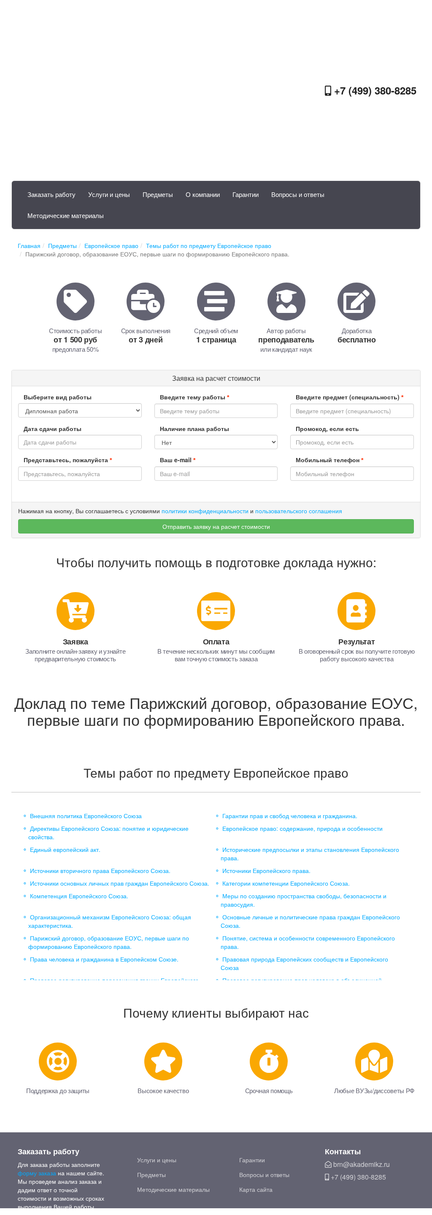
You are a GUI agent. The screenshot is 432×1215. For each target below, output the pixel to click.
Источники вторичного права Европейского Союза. (100, 870)
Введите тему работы (194, 397)
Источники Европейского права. (266, 870)
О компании (203, 194)
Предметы (158, 194)
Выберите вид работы (58, 397)
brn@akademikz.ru (361, 1164)
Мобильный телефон (329, 459)
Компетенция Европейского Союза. (79, 896)
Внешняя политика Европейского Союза (86, 815)
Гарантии (245, 194)
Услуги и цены (109, 194)
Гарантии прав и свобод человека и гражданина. (289, 815)
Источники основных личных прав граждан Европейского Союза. (119, 883)
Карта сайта (256, 1189)
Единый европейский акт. (65, 849)
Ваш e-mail (177, 459)
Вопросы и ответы (297, 194)
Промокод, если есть (327, 428)
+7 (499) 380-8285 (373, 90)
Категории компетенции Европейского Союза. (286, 883)
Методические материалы (65, 215)
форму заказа (37, 1173)
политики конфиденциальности (205, 510)
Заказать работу (51, 194)
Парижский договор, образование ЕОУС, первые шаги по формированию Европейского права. (108, 942)
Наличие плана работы (194, 428)
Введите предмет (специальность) (349, 397)
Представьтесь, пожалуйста (68, 459)
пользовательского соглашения (298, 510)
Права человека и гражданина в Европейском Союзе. (104, 959)
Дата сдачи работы (52, 428)
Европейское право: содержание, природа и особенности (302, 828)
